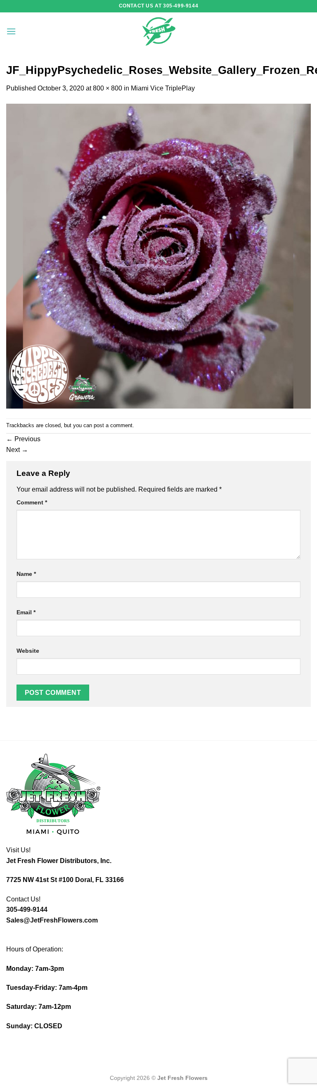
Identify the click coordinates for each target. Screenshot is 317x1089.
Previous (23, 438)
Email (26, 612)
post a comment (113, 425)
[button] (11, 31)
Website (28, 650)
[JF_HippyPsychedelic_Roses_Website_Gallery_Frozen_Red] (158, 255)
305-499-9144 (26, 909)
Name (26, 574)
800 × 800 (107, 88)
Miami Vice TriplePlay (163, 88)
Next (17, 449)
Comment (32, 502)
